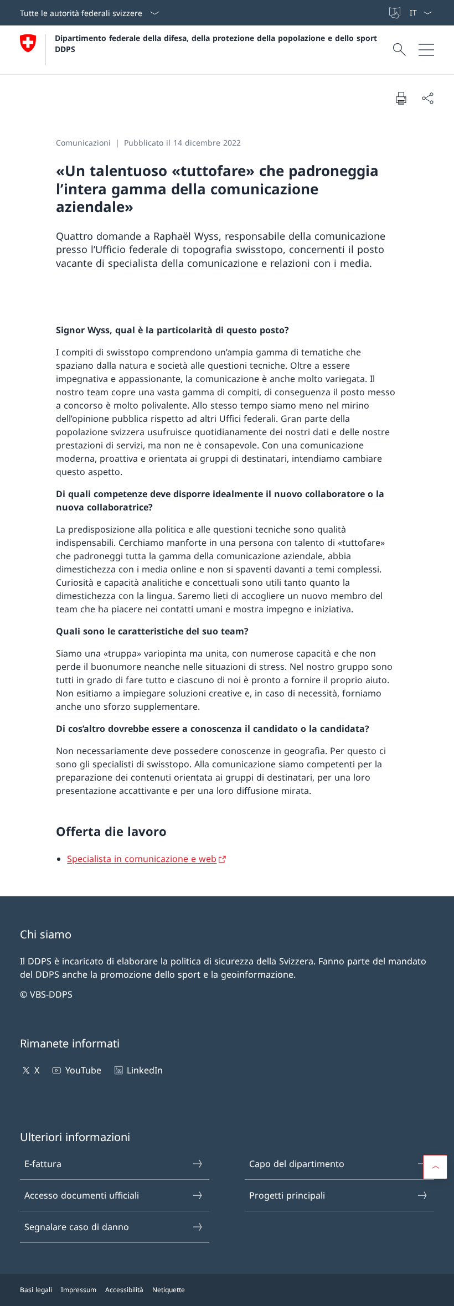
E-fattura (42, 1164)
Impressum (78, 1289)
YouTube (83, 1070)
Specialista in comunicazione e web (141, 859)
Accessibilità (124, 1289)
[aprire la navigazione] (426, 49)
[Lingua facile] (396, 12)
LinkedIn (145, 1070)
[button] (435, 1167)
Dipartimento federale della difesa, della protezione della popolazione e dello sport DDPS (217, 43)
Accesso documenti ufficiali (81, 1195)
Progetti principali (287, 1195)
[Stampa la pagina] (401, 98)
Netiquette (168, 1289)
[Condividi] (427, 98)
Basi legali (36, 1289)
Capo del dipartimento (296, 1164)
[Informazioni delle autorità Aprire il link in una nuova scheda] (382, 12)
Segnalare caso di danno (76, 1227)
